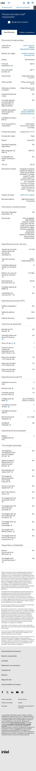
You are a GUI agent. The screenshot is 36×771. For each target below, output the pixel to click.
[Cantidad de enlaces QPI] (6, 120)
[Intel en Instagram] (22, 692)
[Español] (28, 3)
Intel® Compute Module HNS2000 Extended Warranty (27, 112)
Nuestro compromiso (9, 656)
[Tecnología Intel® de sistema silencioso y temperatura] (12, 539)
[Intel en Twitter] (7, 692)
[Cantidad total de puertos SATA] (13, 394)
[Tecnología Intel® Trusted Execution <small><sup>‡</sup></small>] (3, 562)
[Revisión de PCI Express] (9, 331)
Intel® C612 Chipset (27, 195)
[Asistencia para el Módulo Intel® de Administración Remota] (9, 466)
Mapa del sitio (7, 680)
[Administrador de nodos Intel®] (12, 472)
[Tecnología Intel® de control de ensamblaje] (11, 525)
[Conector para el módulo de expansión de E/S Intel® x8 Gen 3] (14, 353)
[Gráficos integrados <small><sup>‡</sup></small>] (3, 308)
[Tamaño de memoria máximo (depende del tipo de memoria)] (10, 255)
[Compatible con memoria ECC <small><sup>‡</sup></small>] (14, 295)
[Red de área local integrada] (10, 419)
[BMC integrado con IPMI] (6, 152)
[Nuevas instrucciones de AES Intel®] (10, 554)
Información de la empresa (11, 651)
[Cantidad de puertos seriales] (8, 406)
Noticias (4, 675)
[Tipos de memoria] (3, 261)
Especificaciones (9, 32)
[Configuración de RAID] (7, 400)
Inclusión (5, 661)
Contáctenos (6, 670)
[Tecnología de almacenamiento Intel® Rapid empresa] (9, 482)
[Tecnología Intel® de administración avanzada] (10, 509)
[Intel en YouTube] (17, 692)
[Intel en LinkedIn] (12, 692)
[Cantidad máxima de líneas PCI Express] (3, 339)
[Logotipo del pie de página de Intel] (6, 752)
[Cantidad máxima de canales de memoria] (3, 269)
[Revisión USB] (13, 388)
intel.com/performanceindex (17, 722)
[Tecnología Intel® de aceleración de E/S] (3, 502)
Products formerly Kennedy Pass (27, 54)
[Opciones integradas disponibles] (11, 214)
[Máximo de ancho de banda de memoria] (3, 277)
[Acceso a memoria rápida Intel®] (12, 488)
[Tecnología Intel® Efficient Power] (14, 531)
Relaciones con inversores (11, 665)
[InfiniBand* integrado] (10, 425)
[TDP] (6, 164)
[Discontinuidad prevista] (9, 72)
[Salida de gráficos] (3, 314)
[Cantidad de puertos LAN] (6, 413)
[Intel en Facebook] (2, 692)
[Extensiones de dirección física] (14, 283)
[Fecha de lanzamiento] (12, 65)
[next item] (35, 7)
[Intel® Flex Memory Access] (8, 494)
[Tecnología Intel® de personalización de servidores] (11, 517)
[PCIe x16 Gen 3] (14, 343)
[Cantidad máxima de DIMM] (7, 289)
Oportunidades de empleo (11, 684)
